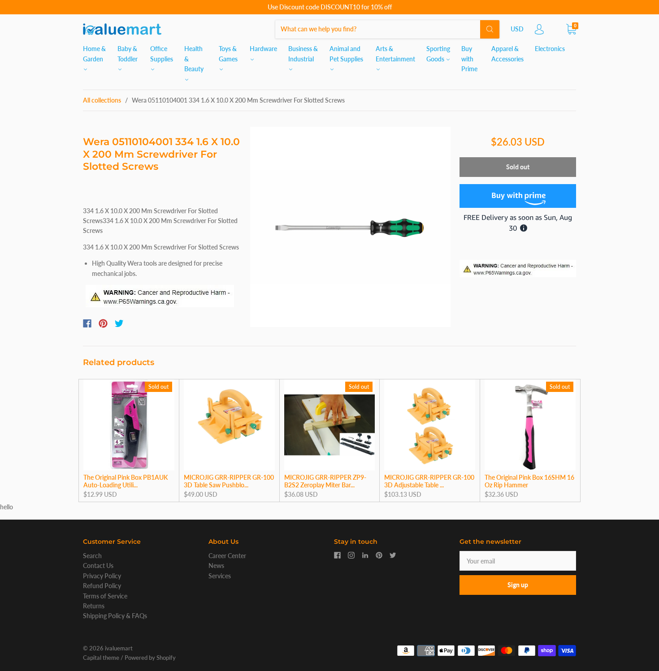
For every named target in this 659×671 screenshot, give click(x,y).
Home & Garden (94, 53)
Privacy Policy (102, 576)
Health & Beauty (194, 59)
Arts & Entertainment (395, 53)
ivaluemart (119, 648)
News (216, 565)
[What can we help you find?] (387, 29)
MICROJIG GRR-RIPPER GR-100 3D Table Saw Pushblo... (229, 481)
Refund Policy (102, 585)
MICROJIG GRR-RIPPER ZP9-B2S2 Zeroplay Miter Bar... (325, 481)
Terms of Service (105, 596)
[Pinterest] (103, 323)
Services (219, 576)
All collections (102, 100)
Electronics (550, 48)
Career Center (227, 555)
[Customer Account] (539, 32)
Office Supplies (161, 53)
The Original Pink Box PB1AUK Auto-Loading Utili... (125, 481)
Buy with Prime (469, 59)
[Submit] (489, 29)
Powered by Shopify (150, 657)
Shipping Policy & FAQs (115, 615)
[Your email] (518, 561)
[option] (350, 227)
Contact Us (98, 565)
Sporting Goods (438, 53)
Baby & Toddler (127, 53)
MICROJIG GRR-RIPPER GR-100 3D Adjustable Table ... (429, 481)
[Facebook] (87, 323)
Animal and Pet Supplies (346, 53)
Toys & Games (228, 53)
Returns (93, 606)
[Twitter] (119, 323)
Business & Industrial (303, 53)
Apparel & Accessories (507, 53)
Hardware (263, 48)
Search (92, 555)
